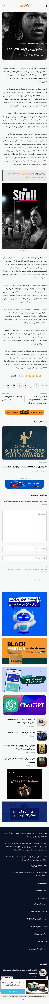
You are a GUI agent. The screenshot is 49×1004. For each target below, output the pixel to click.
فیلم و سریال (22, 43)
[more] (4, 385)
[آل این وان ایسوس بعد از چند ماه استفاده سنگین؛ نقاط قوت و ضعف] (42, 722)
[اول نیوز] (24, 6)
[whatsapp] (8, 385)
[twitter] (31, 385)
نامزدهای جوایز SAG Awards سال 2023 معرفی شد (25, 467)
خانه (42, 43)
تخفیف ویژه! (13, 991)
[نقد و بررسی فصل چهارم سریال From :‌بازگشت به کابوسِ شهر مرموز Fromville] (42, 749)
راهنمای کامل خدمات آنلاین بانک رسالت (21, 732)
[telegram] (19, 385)
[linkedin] (14, 385)
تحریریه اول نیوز (35, 55)
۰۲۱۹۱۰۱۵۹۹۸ (42, 898)
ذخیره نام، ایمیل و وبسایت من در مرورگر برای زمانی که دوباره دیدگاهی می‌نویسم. (27, 570)
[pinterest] (25, 385)
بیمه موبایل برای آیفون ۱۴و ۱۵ (37, 919)
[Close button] (47, 977)
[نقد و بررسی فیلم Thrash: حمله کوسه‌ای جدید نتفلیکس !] (42, 762)
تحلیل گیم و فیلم (33, 43)
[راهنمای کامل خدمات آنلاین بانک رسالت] (42, 736)
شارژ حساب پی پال (40, 904)
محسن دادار (43, 471)
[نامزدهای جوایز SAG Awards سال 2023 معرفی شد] (24, 443)
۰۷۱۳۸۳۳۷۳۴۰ (41, 891)
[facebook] (36, 385)
